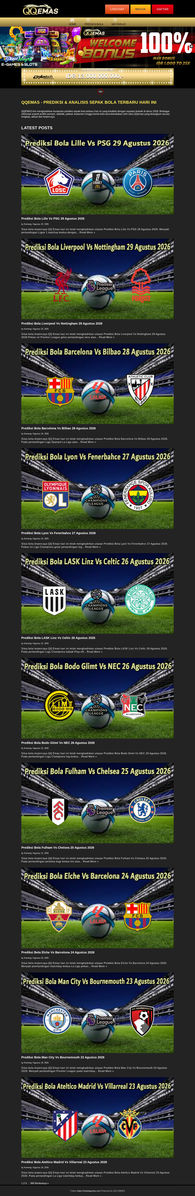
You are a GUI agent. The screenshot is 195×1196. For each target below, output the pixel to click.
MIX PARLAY (119, 24)
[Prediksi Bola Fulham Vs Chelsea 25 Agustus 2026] (97, 803)
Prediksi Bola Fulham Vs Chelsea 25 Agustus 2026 (57, 847)
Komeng (27, 224)
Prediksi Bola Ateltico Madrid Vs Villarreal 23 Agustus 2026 (64, 1162)
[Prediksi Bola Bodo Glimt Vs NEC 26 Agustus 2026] (97, 698)
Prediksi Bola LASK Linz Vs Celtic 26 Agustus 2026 (58, 638)
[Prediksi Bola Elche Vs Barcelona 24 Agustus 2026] (97, 908)
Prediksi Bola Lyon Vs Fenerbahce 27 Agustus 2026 (58, 533)
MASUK (140, 9)
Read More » (87, 232)
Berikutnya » (42, 1183)
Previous (4, 46)
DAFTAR (162, 9)
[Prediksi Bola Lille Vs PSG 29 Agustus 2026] (97, 174)
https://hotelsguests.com (89, 1191)
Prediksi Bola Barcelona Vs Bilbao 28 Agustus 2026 (58, 428)
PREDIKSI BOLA (94, 24)
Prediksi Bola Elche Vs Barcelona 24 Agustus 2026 (57, 952)
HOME (72, 24)
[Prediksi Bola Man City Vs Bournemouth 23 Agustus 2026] (97, 1012)
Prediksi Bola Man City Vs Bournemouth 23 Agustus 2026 (62, 1057)
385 (32, 1183)
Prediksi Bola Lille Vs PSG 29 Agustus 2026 (52, 218)
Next (191, 46)
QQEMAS (26, 111)
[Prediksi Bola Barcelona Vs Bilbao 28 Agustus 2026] (97, 383)
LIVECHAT (117, 9)
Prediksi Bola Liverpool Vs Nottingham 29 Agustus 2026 (61, 323)
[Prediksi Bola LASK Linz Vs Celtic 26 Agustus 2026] (97, 593)
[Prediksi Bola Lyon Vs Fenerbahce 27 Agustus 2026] (97, 488)
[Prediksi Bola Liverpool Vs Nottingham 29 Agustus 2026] (97, 279)
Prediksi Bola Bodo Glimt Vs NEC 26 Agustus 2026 (58, 742)
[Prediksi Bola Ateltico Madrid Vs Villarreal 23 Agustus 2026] (97, 1117)
